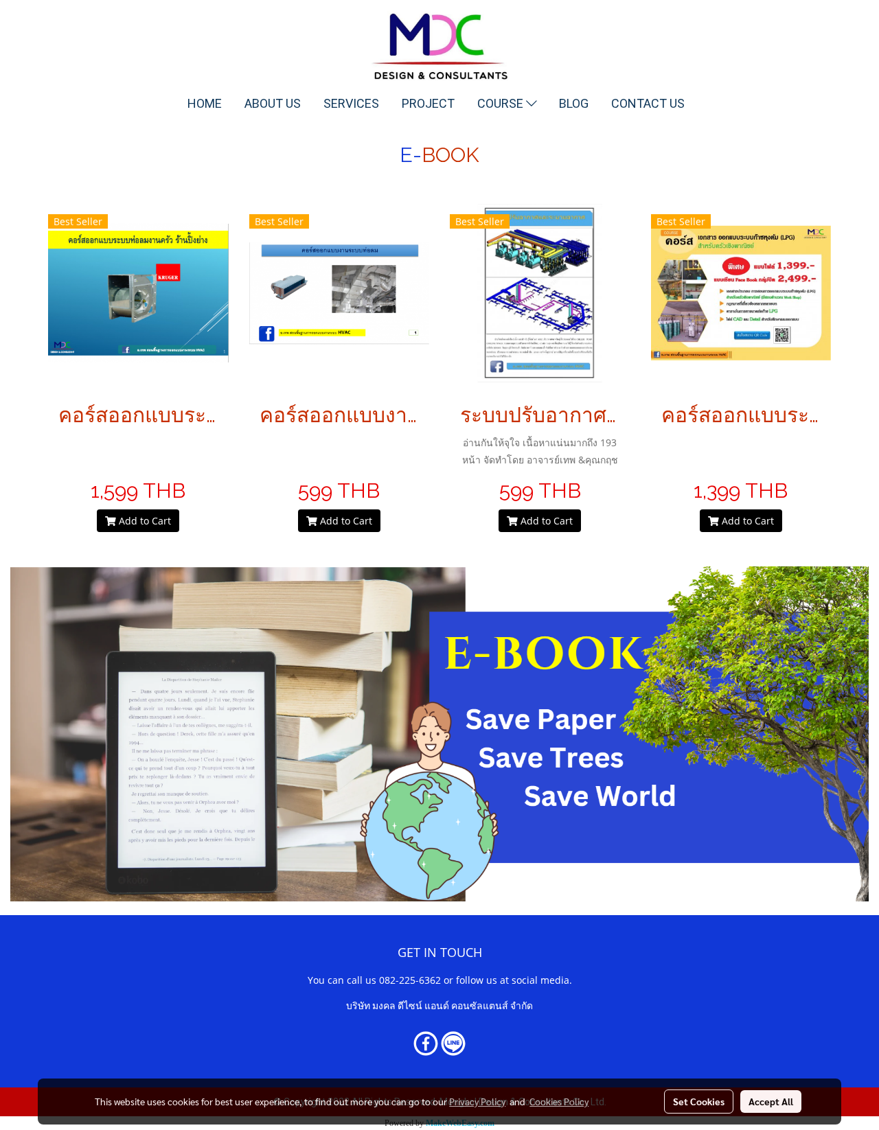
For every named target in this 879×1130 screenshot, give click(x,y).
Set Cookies (698, 1101)
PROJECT (428, 103)
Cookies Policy (559, 1101)
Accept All (771, 1101)
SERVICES (351, 103)
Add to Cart (143, 520)
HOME (204, 103)
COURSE (501, 103)
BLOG (574, 103)
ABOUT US (272, 103)
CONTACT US (648, 103)
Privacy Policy (477, 1101)
